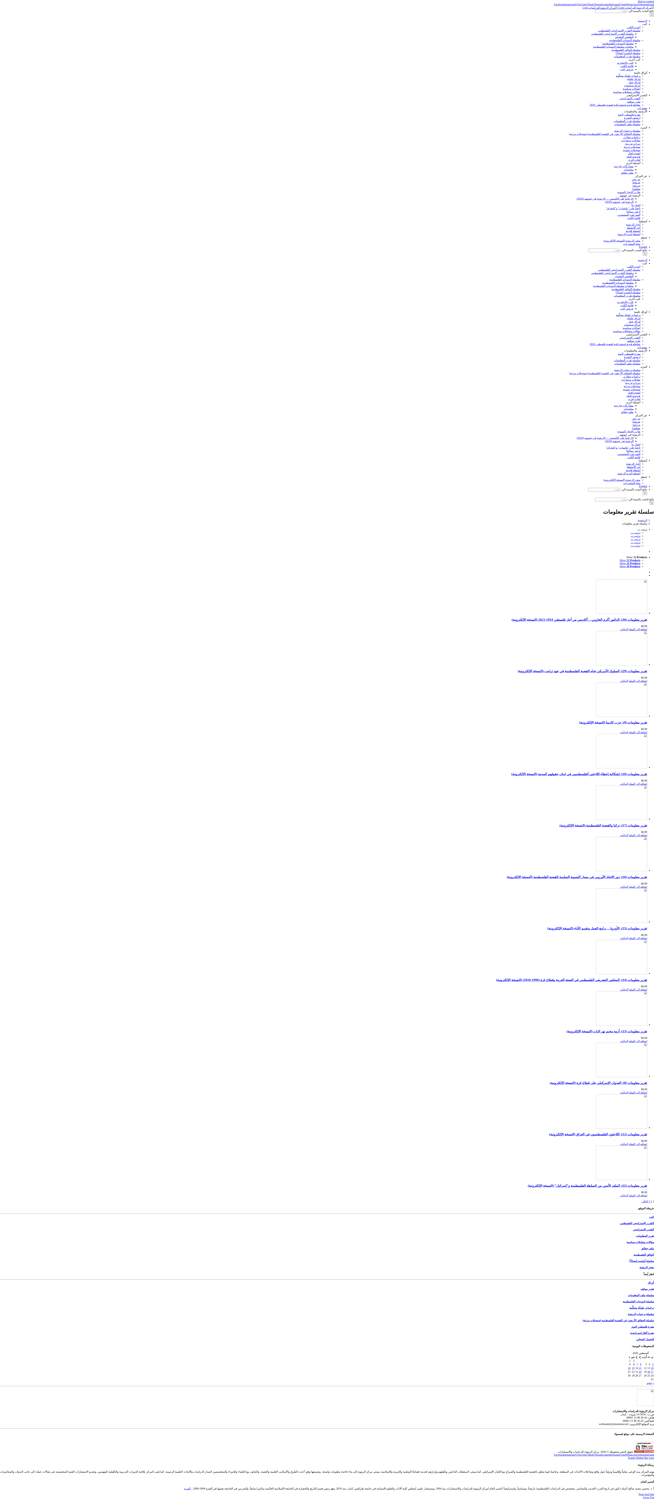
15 (633, 1368)
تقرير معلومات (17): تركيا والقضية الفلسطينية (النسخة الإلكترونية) (603, 825)
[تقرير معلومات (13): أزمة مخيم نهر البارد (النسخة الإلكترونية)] (323, 1008)
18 (648, 1371)
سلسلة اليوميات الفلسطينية (638, 1301)
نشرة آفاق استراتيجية (642, 1333)
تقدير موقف (647, 1288)
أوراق (651, 1282)
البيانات (624, 629)
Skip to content (646, 1)
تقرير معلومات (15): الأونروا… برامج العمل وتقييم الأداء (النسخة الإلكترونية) (597, 928)
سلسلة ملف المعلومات (641, 1295)
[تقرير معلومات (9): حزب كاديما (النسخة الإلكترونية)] (323, 700)
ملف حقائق (647, 1248)
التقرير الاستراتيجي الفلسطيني (637, 1223)
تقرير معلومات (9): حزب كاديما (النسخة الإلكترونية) (613, 722)
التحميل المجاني (645, 1339)
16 (629, 1368)
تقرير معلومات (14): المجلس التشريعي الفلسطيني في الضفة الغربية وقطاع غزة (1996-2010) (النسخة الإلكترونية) (571, 980)
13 (640, 1368)
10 (652, 1368)
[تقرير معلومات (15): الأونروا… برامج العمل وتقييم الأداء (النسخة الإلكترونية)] (323, 905)
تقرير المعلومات (645, 1235)
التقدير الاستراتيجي (643, 1229)
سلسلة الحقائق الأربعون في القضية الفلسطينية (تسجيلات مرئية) (618, 1320)
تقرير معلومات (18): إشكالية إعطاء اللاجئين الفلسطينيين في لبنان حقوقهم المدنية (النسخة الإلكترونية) (579, 774)
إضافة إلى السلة (638, 629)
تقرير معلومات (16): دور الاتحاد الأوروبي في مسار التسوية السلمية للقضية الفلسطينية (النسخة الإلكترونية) (577, 877)
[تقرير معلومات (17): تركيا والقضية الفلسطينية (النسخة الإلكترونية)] (323, 803)
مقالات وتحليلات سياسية (640, 1242)
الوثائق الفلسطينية (644, 1254)
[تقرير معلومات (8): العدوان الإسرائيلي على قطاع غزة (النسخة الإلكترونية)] (323, 1060)
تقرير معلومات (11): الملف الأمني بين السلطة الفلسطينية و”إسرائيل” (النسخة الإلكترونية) (587, 1185)
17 (652, 1371)
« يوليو (650, 1383)
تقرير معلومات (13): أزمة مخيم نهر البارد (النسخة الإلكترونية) (607, 1031)
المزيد (187, 1488)
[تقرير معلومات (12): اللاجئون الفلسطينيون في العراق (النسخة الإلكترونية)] (323, 1111)
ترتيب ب (635, 532)
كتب (651, 1217)
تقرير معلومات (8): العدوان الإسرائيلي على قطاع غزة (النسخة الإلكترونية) (598, 1083)
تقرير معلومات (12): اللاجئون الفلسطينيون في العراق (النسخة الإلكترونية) (598, 1134)
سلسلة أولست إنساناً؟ (641, 1261)
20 (640, 1371)
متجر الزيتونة (647, 1267)
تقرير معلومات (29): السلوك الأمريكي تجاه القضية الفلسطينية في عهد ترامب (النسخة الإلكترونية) (582, 671)
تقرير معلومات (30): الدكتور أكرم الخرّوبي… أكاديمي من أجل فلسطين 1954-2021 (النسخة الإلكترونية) (579, 619)
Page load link (646, 1494)
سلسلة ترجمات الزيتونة (641, 1314)
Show (630, 560)
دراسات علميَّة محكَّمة (641, 1307)
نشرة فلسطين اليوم (643, 1326)
